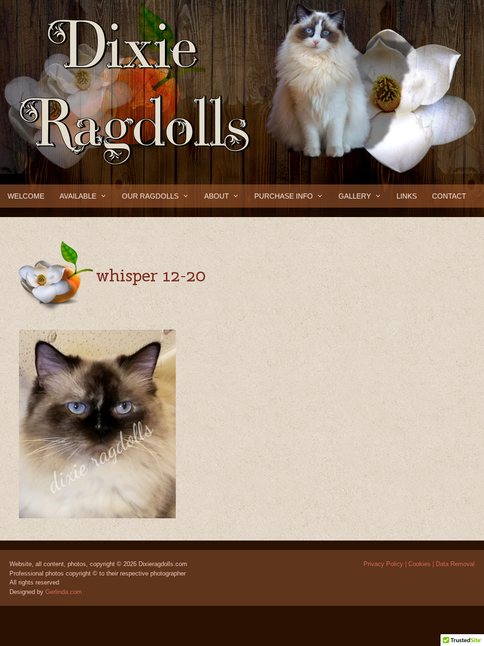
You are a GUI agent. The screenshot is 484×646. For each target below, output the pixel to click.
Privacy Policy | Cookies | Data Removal (419, 563)
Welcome (26, 196)
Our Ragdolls (150, 196)
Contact (449, 196)
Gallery (354, 196)
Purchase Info (283, 196)
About (216, 196)
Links (407, 196)
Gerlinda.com (63, 591)
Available (78, 196)
